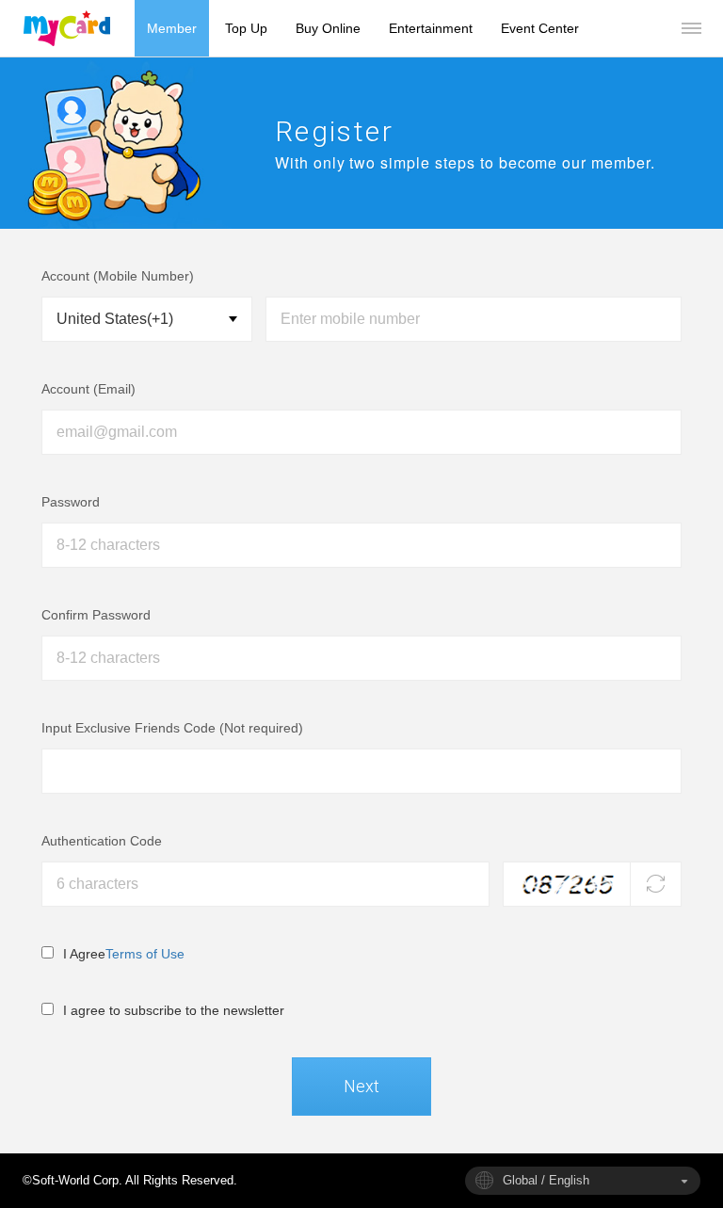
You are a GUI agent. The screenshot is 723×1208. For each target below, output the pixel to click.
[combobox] (582, 1181)
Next (361, 1086)
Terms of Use (145, 953)
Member (172, 28)
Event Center (540, 28)
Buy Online (328, 28)
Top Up (246, 28)
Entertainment (431, 28)
